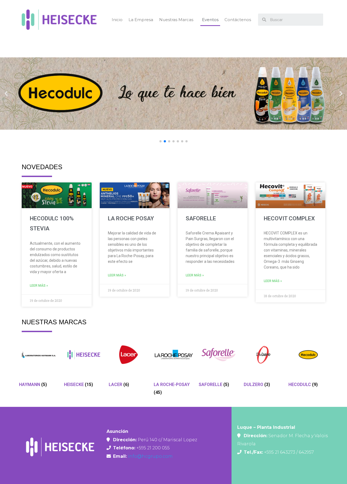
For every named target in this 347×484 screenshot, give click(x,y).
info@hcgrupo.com (150, 456)
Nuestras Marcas (176, 19)
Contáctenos (237, 19)
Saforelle (201, 218)
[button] (160, 141)
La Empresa (140, 19)
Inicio (117, 19)
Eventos (210, 19)
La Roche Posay (131, 218)
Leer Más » (39, 285)
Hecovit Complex (289, 218)
